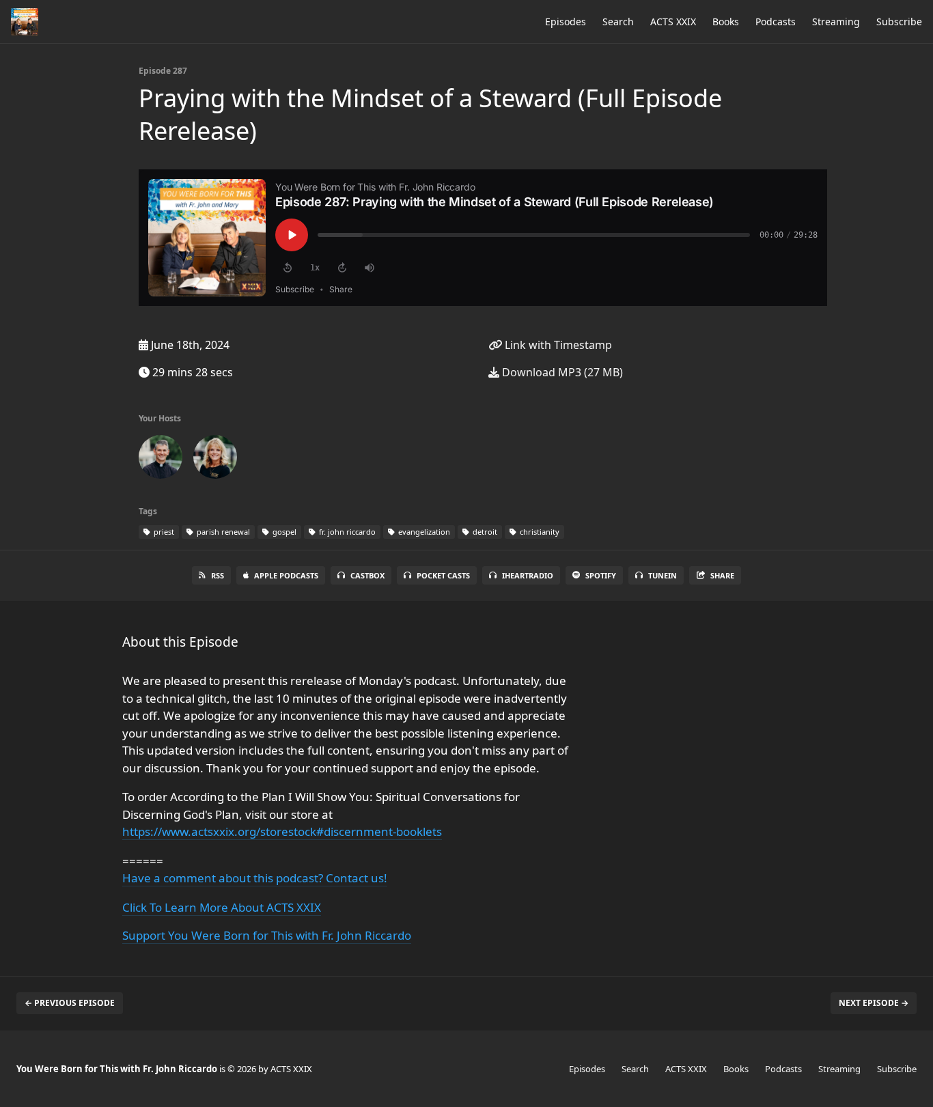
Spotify (600, 575)
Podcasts (775, 21)
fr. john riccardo (346, 532)
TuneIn (662, 575)
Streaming (836, 21)
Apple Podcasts (286, 575)
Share (722, 575)
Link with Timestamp (557, 344)
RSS (217, 575)
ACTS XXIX (673, 21)
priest (163, 532)
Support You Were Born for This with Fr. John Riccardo (266, 935)
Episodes (565, 21)
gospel (283, 532)
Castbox (367, 575)
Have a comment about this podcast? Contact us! (254, 878)
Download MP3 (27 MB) (561, 372)
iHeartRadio (527, 575)
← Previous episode (70, 1003)
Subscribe (899, 21)
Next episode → (873, 1003)
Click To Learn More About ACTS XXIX (221, 907)
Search (618, 21)
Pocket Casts (443, 575)
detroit (484, 532)
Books (725, 21)
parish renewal (222, 532)
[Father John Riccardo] (160, 459)
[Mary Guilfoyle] (215, 459)
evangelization (423, 532)
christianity (538, 532)
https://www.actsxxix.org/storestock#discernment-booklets (282, 831)
